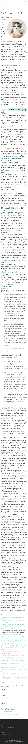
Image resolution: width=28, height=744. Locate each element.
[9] (23, 228)
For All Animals (11, 740)
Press (2, 725)
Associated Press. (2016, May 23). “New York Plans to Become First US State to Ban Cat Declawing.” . (13, 642)
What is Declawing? (8, 711)
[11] (9, 359)
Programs (3, 729)
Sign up (3, 703)
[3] (17, 58)
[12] (11, 407)
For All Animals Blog (5, 734)
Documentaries (4, 730)
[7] (4, 172)
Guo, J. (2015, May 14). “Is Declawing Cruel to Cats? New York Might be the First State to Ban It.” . (14, 636)
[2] (21, 46)
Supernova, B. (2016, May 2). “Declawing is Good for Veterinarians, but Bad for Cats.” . (14, 647)
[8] (19, 220)
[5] (11, 120)
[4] (6, 72)
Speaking (3, 732)
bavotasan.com (20, 741)
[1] (23, 43)
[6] (5, 146)
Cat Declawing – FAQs (9, 713)
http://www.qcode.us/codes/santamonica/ (13, 673)
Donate (2, 724)
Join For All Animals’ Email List (7, 727)
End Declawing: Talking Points (10, 714)
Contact (2, 722)
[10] (8, 292)
